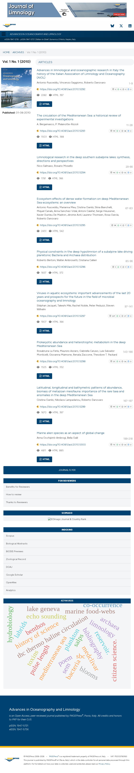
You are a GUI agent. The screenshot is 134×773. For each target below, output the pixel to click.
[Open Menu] (3, 34)
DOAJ (9, 567)
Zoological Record (16, 559)
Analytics (11, 590)
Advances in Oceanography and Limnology (35, 34)
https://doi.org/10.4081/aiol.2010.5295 (62, 225)
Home (6, 52)
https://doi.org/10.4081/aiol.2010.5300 (63, 444)
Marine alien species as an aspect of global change (70, 433)
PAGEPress (76, 715)
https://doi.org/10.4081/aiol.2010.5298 (62, 361)
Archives (18, 52)
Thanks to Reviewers (17, 502)
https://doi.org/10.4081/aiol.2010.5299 (62, 406)
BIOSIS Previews (14, 551)
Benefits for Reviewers (18, 486)
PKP (14, 719)
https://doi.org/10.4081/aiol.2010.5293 (62, 130)
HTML (46, 104)
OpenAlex (11, 582)
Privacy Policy (104, 764)
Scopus (10, 535)
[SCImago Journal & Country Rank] (67, 519)
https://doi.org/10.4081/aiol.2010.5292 (62, 89)
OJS (29, 719)
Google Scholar (14, 574)
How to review (13, 494)
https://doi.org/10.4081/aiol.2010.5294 (62, 172)
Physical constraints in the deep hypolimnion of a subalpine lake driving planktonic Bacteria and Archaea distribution (84, 253)
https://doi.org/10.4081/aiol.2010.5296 (62, 266)
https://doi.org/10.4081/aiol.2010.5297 (62, 315)
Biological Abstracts (16, 543)
